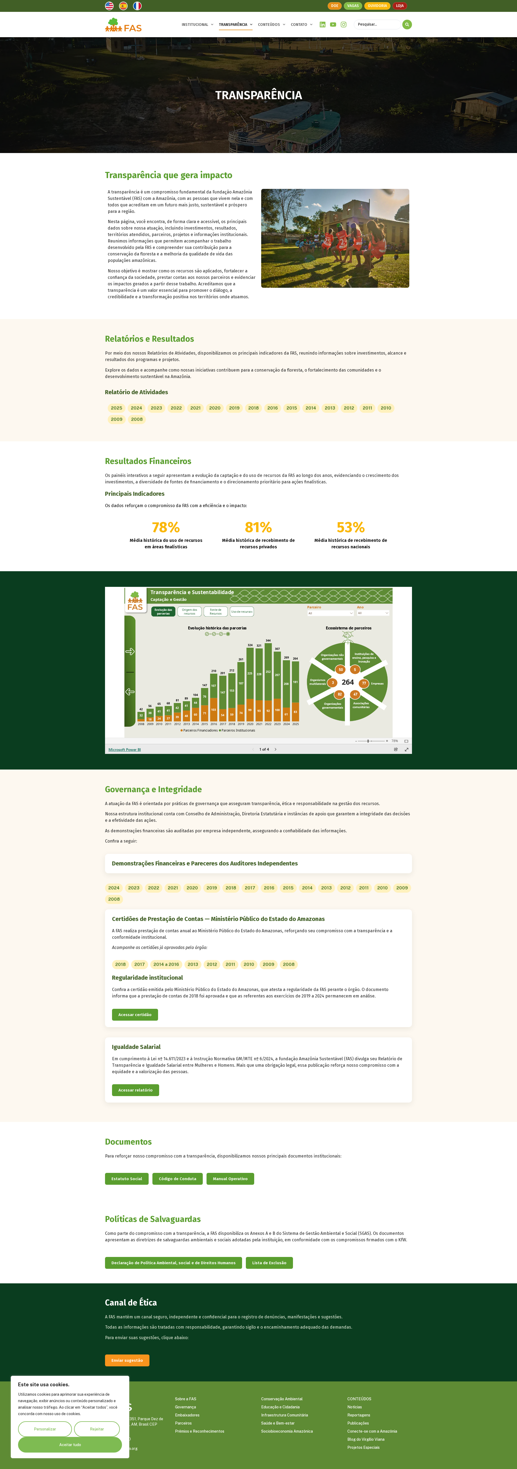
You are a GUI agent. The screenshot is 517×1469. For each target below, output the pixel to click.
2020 (215, 408)
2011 (367, 408)
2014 (311, 408)
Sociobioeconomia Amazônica (287, 1431)
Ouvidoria (377, 6)
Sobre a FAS (185, 1399)
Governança (185, 1407)
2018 (253, 408)
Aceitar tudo (70, 1445)
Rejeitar (97, 1429)
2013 (330, 408)
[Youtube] (333, 25)
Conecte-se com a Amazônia (372, 1431)
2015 (292, 408)
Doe (334, 6)
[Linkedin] (323, 25)
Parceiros (183, 1423)
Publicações (358, 1423)
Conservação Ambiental (282, 1399)
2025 (116, 408)
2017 (250, 888)
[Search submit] (407, 24)
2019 (234, 408)
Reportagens (358, 1415)
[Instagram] (343, 25)
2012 (349, 408)
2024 (136, 408)
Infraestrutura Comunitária (284, 1415)
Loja (400, 6)
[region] (70, 1417)
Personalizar (45, 1429)
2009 (117, 419)
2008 (137, 419)
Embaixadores (187, 1415)
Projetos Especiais (363, 1447)
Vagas (353, 6)
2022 (176, 408)
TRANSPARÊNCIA (233, 24)
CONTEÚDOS (269, 24)
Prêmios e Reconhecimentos (199, 1431)
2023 (156, 408)
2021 (195, 408)
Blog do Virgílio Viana (366, 1439)
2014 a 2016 (166, 964)
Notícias (354, 1407)
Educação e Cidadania (280, 1407)
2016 (272, 408)
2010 (386, 408)
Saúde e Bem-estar (278, 1423)
